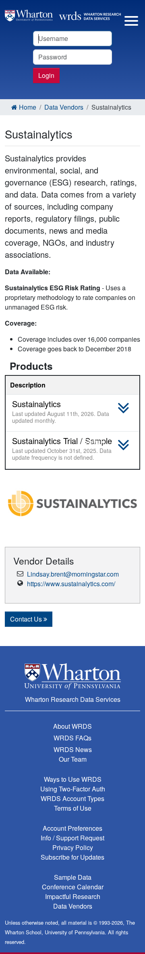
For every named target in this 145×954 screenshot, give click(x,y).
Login (46, 75)
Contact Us (27, 619)
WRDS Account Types (72, 798)
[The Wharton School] (72, 676)
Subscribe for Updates (72, 857)
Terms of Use (72, 808)
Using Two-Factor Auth (72, 788)
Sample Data (72, 877)
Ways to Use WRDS (73, 779)
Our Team (73, 759)
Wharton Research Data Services (72, 699)
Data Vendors (63, 107)
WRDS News (73, 749)
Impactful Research (72, 896)
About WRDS (72, 726)
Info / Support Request (72, 837)
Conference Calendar (73, 886)
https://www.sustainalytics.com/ (71, 583)
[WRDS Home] (63, 14)
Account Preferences (72, 828)
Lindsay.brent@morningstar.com (73, 574)
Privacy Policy (72, 847)
